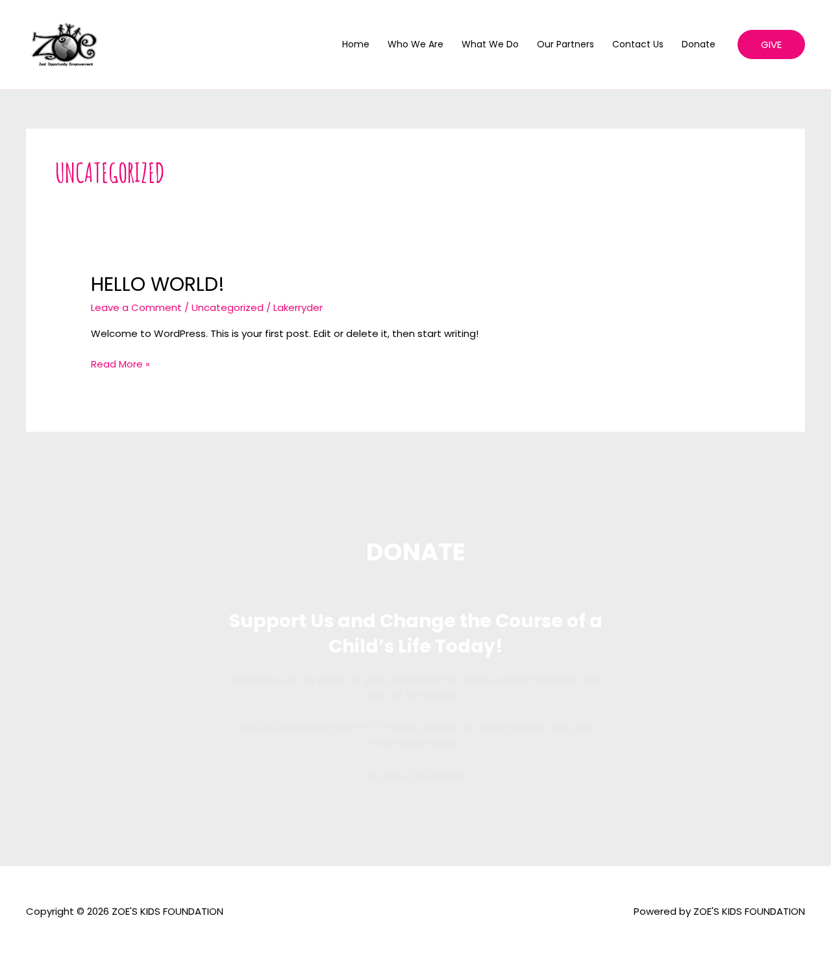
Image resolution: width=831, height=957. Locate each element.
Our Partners (565, 44)
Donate (698, 44)
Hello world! (158, 284)
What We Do (490, 44)
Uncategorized (228, 307)
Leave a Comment (136, 307)
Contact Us (638, 44)
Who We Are (415, 44)
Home (355, 44)
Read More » (120, 363)
